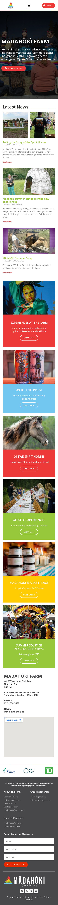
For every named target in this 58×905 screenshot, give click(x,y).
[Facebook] (22, 891)
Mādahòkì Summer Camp (18, 258)
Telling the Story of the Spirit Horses (24, 142)
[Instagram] (27, 891)
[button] (29, 5)
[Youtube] (36, 891)
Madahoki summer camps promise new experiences (26, 200)
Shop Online (29, 595)
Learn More (29, 338)
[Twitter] (31, 891)
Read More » (7, 162)
